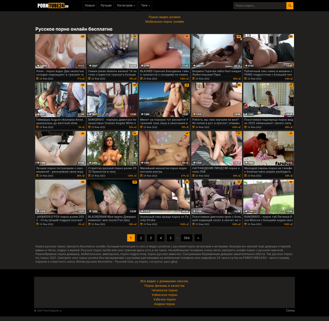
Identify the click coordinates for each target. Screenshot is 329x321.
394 (186, 238)
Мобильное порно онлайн (164, 21)
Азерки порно (164, 304)
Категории (126, 5)
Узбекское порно (164, 295)
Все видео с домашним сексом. (164, 281)
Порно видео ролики (164, 17)
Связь (290, 310)
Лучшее (106, 5)
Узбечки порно (164, 299)
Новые (90, 5)
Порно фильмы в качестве (164, 286)
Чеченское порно (165, 290)
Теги (145, 5)
